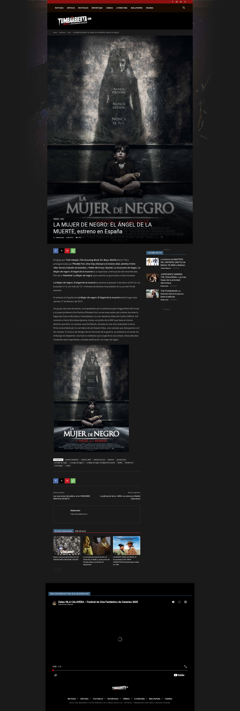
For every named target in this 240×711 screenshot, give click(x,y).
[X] (185, 2)
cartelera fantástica (71, 460)
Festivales (83, 8)
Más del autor (80, 531)
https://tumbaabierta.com (79, 514)
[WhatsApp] (73, 250)
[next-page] (58, 569)
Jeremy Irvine (121, 460)
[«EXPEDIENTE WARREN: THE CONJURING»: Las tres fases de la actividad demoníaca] (152, 277)
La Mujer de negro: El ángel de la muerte (101, 463)
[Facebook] (172, 2)
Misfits (120, 463)
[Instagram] (176, 2)
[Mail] (181, 2)
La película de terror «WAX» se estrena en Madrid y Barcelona (120, 497)
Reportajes (97, 8)
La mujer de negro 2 (77, 463)
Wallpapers (136, 8)
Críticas (71, 8)
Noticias (59, 8)
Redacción (60, 237)
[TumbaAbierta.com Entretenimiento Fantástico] (120, 688)
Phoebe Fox (129, 463)
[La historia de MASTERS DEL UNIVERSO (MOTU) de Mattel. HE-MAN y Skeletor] (152, 261)
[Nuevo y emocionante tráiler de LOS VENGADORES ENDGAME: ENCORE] (66, 545)
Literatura (121, 8)
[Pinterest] (67, 250)
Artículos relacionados (63, 531)
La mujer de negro (60, 463)
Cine (69, 32)
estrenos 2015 (86, 460)
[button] (184, 8)
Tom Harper (58, 466)
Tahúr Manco (166, 268)
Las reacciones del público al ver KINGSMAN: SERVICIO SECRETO (71, 497)
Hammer (111, 460)
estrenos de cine (99, 460)
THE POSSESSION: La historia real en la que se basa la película (172, 294)
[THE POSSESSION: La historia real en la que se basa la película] (152, 294)
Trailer (68, 466)
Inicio (55, 32)
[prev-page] (54, 569)
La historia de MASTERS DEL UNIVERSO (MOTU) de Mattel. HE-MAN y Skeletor (173, 262)
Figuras (149, 8)
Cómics (109, 8)
